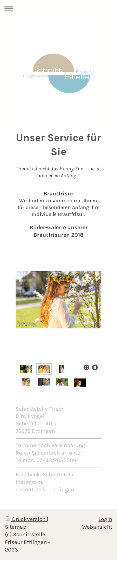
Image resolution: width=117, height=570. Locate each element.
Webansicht (97, 527)
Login (105, 519)
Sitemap (15, 527)
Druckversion (29, 519)
